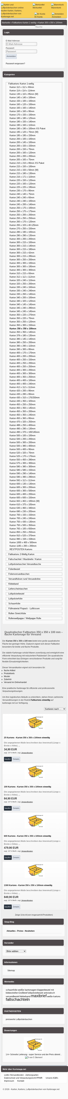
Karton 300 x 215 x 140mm (22, 246)
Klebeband (13, 584)
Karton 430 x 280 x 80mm (22, 394)
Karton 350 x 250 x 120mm (22, 321)
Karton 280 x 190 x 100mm (22, 232)
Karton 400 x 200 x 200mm (22, 356)
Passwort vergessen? (15, 63)
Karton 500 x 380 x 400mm (22, 446)
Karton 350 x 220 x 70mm (22, 318)
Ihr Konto (38, 17)
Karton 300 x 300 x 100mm (22, 263)
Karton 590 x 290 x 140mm (22, 473)
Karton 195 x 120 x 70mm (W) (24, 132)
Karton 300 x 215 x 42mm (22, 252)
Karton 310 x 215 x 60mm (22, 273)
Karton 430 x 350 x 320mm (22, 401)
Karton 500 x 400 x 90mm (22, 449)
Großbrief (22, 993)
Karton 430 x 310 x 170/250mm (25, 397)
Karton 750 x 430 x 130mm (22, 522)
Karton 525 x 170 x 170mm (22, 456)
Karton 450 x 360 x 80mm (22, 418)
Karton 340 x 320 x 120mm (22, 301)
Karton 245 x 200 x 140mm (22, 204)
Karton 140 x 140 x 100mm (22, 97)
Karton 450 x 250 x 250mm (22, 404)
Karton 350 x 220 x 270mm (22, 315)
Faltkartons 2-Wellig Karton (21, 554)
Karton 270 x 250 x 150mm (22, 228)
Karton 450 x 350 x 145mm (22, 408)
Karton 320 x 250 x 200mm (22, 284)
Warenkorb (56, 8)
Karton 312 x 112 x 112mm (22, 277)
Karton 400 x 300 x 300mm (22, 373)
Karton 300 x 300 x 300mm (22, 270)
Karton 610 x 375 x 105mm (22, 504)
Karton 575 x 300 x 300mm (22, 463)
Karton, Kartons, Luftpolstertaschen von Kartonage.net (35, 1089)
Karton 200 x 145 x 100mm (22, 142)
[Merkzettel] (39, 5)
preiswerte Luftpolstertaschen (19, 1019)
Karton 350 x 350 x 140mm (22, 332)
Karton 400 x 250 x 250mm (22, 366)
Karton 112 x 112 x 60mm (22, 87)
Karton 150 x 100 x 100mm (22, 101)
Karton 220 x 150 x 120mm (22, 180)
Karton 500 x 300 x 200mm (22, 442)
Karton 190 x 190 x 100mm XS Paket (27, 128)
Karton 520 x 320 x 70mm (22, 453)
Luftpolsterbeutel (16, 593)
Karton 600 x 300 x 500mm (22, 490)
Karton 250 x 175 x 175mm (22, 211)
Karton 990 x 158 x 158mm (22, 539)
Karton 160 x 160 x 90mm (22, 111)
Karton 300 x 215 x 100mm (22, 242)
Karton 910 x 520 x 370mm (22, 535)
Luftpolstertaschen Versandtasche (24, 564)
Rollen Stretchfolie (17, 613)
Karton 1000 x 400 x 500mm (23, 542)
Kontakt (20, 1081)
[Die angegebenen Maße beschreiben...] (35, 729)
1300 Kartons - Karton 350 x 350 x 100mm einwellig (28, 885)
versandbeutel (12, 996)
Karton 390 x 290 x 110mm (22, 346)
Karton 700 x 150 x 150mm (22, 515)
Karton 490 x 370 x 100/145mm (25, 432)
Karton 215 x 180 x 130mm (22, 173)
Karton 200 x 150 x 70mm (22, 149)
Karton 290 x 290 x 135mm (22, 235)
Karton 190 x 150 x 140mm (22, 121)
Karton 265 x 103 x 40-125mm (24, 225)
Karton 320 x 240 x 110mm (22, 280)
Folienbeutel (14, 569)
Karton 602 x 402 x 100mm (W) (24, 501)
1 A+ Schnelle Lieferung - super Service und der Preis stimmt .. (34, 1054)
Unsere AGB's (52, 1078)
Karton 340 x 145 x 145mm (22, 304)
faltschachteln (18, 999)
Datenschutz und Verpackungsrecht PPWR (23, 1078)
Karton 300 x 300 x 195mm (22, 266)
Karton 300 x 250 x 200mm (22, 259)
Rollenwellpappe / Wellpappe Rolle (24, 618)
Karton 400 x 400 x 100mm (22, 380)
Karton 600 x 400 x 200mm (22, 494)
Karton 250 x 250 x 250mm (22, 218)
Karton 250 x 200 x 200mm (22, 215)
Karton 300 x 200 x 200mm (22, 239)
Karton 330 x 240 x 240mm (22, 290)
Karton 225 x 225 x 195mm (22, 187)
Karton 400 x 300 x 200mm (22, 370)
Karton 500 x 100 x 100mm (22, 435)
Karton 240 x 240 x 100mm (22, 201)
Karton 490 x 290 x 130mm (22, 428)
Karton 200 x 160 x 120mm (22, 152)
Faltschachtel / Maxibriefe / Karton (24, 559)
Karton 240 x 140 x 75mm (22, 194)
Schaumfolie (14, 603)
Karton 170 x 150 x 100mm (22, 114)
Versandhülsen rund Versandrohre (24, 579)
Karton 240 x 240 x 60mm (22, 197)
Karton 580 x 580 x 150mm (22, 470)
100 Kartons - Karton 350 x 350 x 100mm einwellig (27, 787)
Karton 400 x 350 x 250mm (22, 377)
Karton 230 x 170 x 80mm (22, 190)
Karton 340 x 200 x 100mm (22, 297)
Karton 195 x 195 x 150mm (22, 135)
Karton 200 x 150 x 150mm (22, 146)
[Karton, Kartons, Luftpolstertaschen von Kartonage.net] (14, 16)
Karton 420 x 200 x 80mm (22, 390)
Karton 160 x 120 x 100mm (22, 104)
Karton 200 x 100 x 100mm (22, 139)
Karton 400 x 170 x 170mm (22, 352)
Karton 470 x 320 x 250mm (22, 421)
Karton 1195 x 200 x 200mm (23, 546)
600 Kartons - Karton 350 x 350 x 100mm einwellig (27, 836)
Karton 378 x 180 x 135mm (22, 335)
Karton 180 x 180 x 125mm (22, 118)
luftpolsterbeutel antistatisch (41, 993)
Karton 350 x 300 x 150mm (22, 325)
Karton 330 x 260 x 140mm (22, 294)
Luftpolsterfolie (15, 598)
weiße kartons (53, 996)
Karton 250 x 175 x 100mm (22, 208)
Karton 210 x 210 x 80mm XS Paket (27, 163)
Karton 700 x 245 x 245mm (22, 518)
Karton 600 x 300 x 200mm (22, 487)
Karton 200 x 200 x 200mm (22, 156)
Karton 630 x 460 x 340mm (22, 508)
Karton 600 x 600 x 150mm (22, 497)
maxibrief (39, 996)
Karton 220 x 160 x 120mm (22, 183)
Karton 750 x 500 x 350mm (22, 525)
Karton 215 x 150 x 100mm (22, 166)
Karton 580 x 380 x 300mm (22, 466)
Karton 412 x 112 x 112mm (22, 387)
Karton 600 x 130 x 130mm (22, 484)
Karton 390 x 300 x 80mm (22, 349)
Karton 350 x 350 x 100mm (23, 328)
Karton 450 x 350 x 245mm (22, 415)
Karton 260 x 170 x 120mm (22, 221)
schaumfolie (11, 990)
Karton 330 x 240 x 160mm (22, 287)
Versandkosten (27, 753)
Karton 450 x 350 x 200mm (22, 411)
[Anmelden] (58, 14)
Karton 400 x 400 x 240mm (22, 384)
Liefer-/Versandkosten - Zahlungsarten (21, 1075)
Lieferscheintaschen (18, 589)
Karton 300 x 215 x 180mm (22, 249)
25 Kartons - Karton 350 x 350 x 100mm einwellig (27, 737)
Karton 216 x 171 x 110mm (22, 177)
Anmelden (56, 17)
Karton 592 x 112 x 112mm (22, 480)
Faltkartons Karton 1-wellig (21, 83)
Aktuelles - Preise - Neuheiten (20, 931)
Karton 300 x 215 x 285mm (22, 256)
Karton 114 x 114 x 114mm (22, 90)
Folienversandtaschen (18, 574)
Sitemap (11, 970)
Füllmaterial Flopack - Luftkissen (24, 608)
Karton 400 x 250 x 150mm (22, 359)
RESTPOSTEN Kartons (21, 549)
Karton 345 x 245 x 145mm (22, 311)
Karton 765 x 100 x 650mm (22, 528)
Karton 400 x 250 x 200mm (22, 363)
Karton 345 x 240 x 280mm (22, 308)
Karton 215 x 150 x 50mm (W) (24, 170)
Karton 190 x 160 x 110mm (22, 125)
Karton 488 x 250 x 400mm (22, 425)
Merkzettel (37, 8)
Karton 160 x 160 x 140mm (22, 108)
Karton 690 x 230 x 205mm (22, 511)
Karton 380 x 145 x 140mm (22, 339)
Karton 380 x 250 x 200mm (22, 342)
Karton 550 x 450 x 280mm (22, 459)
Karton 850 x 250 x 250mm (22, 532)
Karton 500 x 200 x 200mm (22, 439)
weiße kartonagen (27, 990)
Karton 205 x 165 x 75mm (22, 159)
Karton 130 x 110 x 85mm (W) (24, 94)
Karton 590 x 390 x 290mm (22, 477)
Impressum (9, 1081)
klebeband (25, 996)
